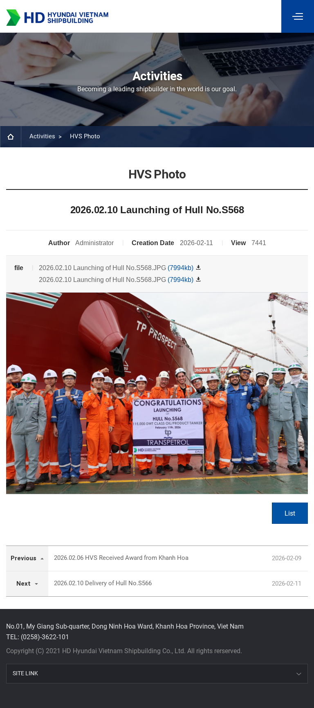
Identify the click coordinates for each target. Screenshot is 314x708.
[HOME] (10, 136)
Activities (42, 136)
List (290, 513)
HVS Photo (85, 136)
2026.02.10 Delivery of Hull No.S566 (103, 583)
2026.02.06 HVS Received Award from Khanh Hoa (121, 557)
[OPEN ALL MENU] (297, 16)
